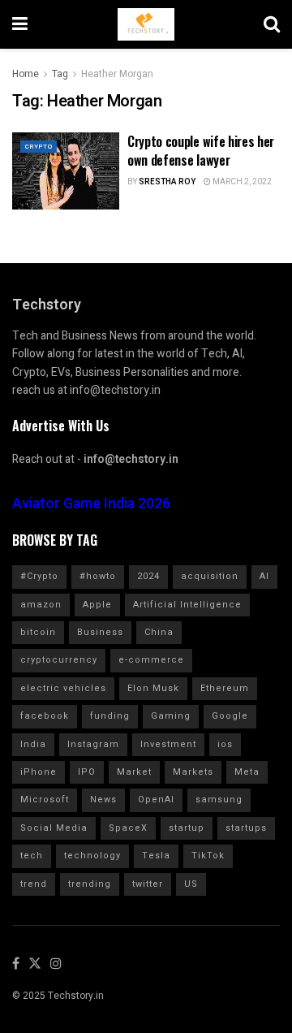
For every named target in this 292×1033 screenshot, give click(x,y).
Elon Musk (153, 688)
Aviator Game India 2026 (91, 504)
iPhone (38, 772)
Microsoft (44, 799)
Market (134, 772)
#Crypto (39, 576)
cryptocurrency (58, 660)
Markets (193, 772)
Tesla (156, 855)
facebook (44, 716)
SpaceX (128, 828)
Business (100, 632)
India (33, 744)
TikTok (208, 855)
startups (246, 828)
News (103, 799)
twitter (147, 884)
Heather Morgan (117, 74)
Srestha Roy (167, 182)
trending (89, 884)
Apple (97, 605)
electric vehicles (63, 688)
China (159, 632)
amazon (41, 605)
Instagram (93, 744)
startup (186, 828)
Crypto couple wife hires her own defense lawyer (200, 150)
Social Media (54, 828)
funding (110, 716)
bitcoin (38, 632)
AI (264, 576)
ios (225, 744)
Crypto (38, 146)
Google (230, 716)
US (191, 884)
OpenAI (156, 799)
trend (33, 884)
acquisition (209, 576)
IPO (87, 772)
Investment (168, 744)
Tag (60, 74)
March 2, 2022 (241, 182)
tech (31, 855)
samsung (219, 799)
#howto (97, 576)
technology (92, 855)
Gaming (171, 716)
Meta (247, 772)
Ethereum (224, 688)
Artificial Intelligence (187, 605)
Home (25, 74)
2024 (148, 576)
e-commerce (151, 660)
